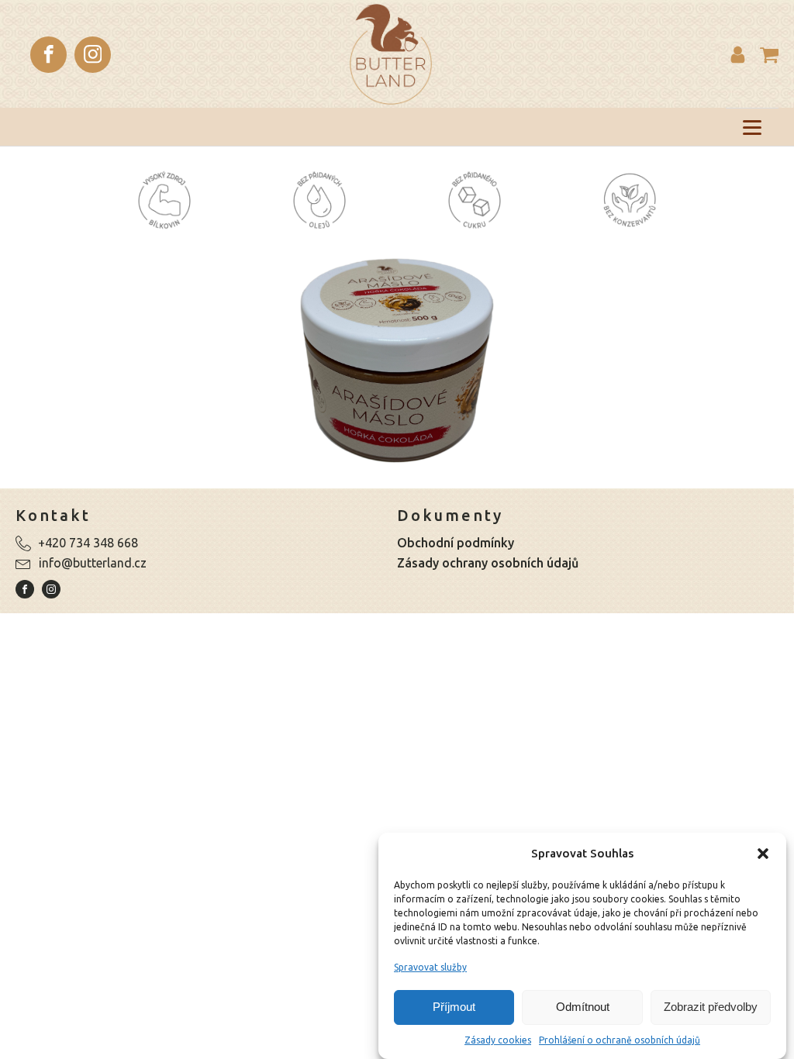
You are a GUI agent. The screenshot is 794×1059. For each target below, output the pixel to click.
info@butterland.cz (93, 563)
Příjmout (454, 1006)
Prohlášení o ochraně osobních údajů (619, 1040)
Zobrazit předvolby (711, 1006)
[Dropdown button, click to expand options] (738, 55)
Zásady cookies (497, 1040)
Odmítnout (582, 1006)
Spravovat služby (430, 967)
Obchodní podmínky (455, 543)
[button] (763, 853)
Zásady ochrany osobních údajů (487, 563)
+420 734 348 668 (88, 543)
